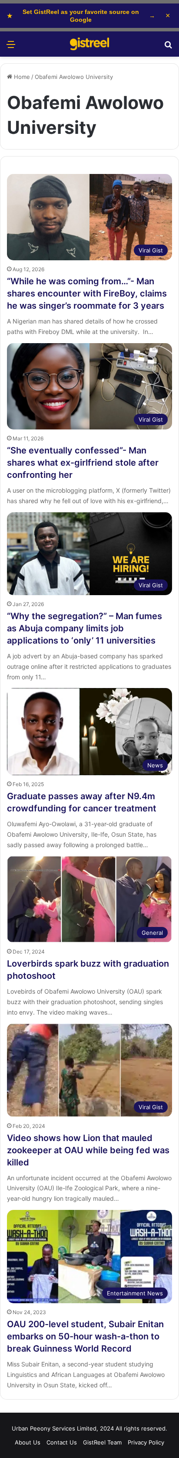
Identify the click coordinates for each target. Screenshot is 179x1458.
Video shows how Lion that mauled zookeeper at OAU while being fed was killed (88, 1150)
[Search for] (168, 47)
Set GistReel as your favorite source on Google (81, 15)
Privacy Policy (146, 1442)
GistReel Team (102, 1442)
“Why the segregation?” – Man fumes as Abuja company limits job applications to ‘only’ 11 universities (84, 628)
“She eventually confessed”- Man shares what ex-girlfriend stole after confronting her (83, 462)
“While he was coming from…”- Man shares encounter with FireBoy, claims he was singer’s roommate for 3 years (87, 293)
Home (21, 76)
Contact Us (61, 1442)
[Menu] (11, 47)
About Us (27, 1442)
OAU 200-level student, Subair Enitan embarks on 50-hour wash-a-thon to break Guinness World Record (85, 1336)
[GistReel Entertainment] (89, 44)
